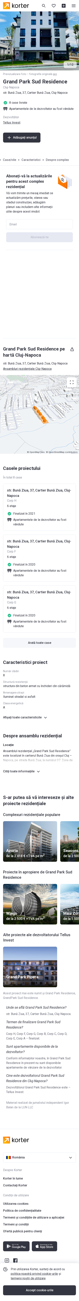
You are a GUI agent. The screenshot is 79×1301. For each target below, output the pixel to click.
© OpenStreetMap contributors (61, 452)
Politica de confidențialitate (22, 1210)
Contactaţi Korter (15, 1185)
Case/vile (9, 160)
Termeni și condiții (16, 1224)
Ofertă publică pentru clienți (22, 1231)
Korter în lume (13, 1178)
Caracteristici (30, 160)
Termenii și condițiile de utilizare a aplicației (33, 1217)
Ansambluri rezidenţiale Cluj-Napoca (27, 369)
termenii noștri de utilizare (28, 1278)
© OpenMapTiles (35, 452)
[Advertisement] (39, 294)
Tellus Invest (11, 122)
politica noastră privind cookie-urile (34, 1274)
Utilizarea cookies (16, 1204)
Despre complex (57, 160)
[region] (39, 414)
